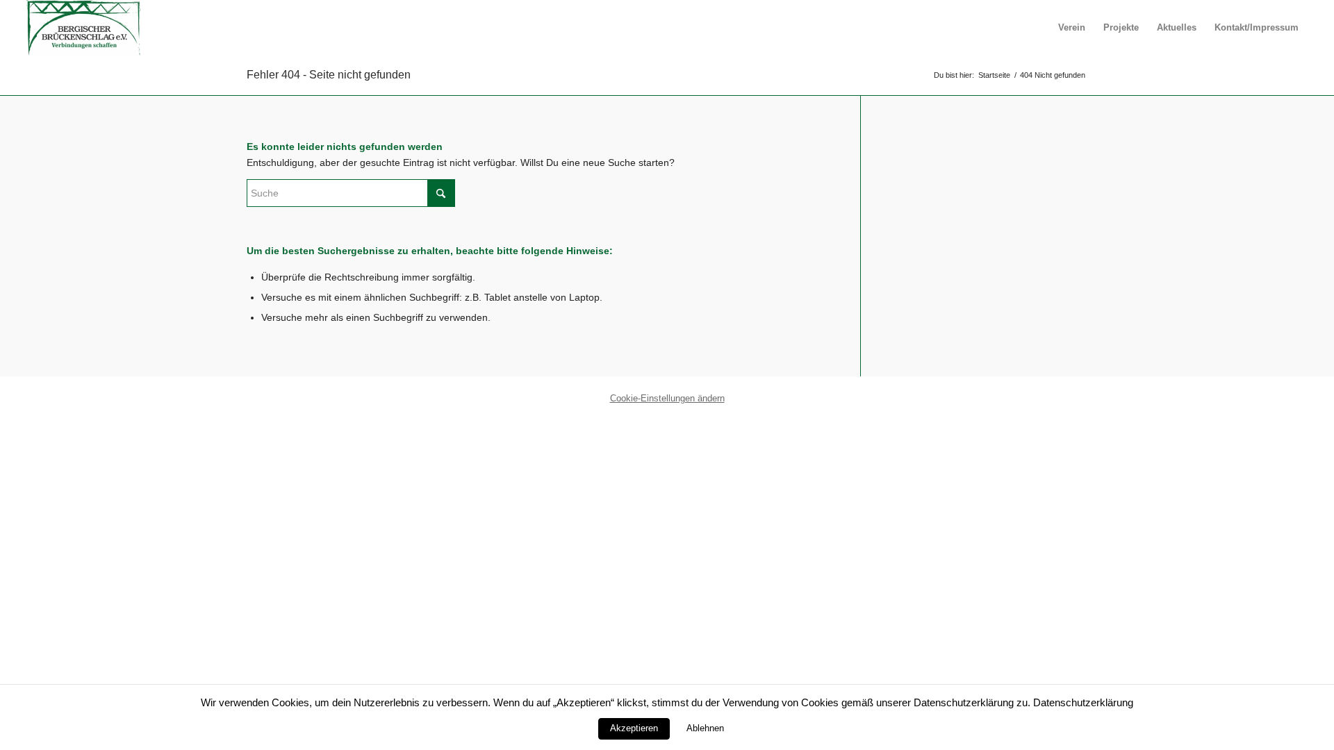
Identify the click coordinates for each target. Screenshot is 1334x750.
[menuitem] (1071, 28)
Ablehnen (705, 728)
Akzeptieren (634, 728)
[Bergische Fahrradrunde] (83, 28)
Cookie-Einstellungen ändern (667, 398)
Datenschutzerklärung (1083, 702)
